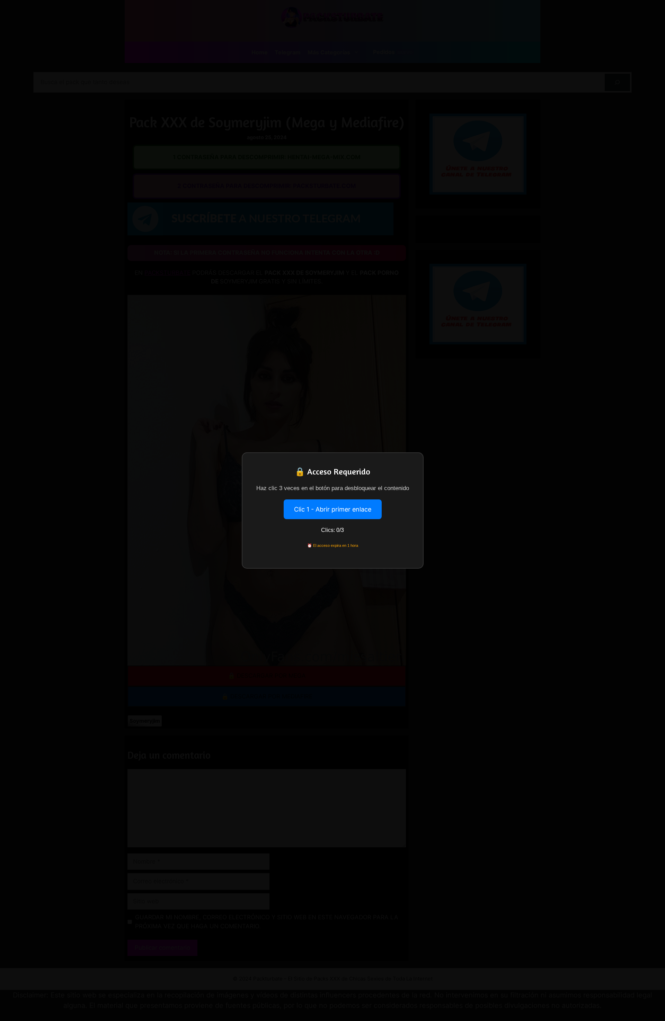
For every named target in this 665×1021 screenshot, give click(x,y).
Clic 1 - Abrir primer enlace (332, 509)
